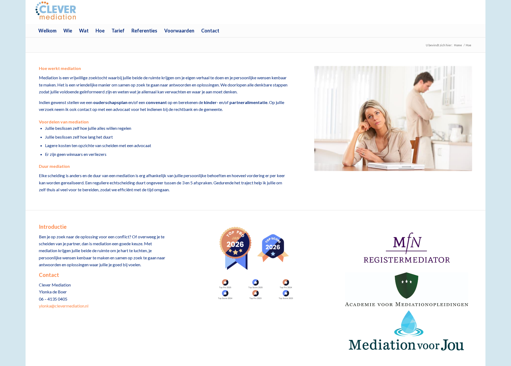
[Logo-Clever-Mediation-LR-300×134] (56, 12)
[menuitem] (47, 30)
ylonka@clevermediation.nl (63, 305)
